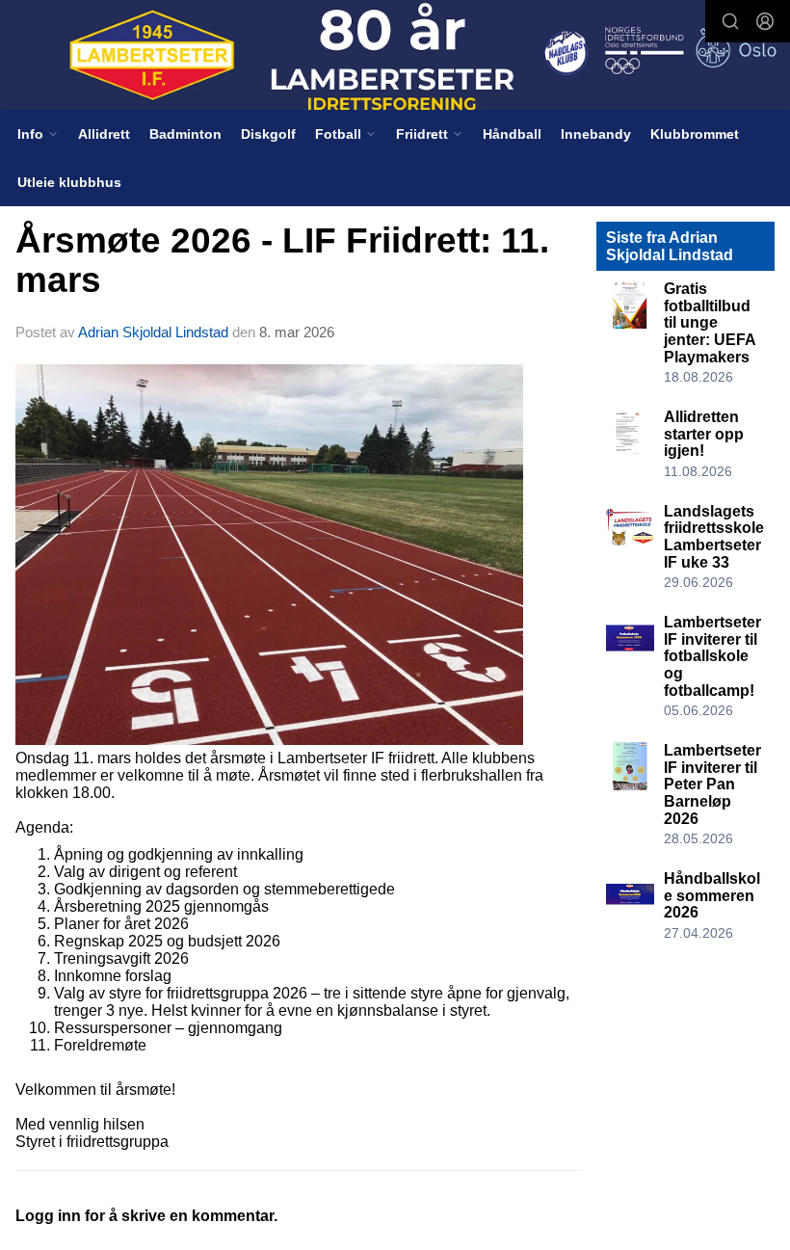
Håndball (512, 134)
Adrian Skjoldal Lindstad (153, 332)
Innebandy (596, 134)
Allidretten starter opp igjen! (704, 434)
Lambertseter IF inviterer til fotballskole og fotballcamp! (712, 656)
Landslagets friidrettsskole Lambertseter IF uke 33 (714, 537)
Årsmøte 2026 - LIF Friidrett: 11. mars (282, 260)
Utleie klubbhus (69, 182)
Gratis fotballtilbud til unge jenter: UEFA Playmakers (709, 322)
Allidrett (104, 134)
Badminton (185, 134)
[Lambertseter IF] (395, 57)
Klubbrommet (694, 134)
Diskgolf (268, 134)
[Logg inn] (765, 21)
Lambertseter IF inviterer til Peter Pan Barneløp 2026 (712, 784)
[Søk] (730, 21)
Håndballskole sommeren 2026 (712, 895)
